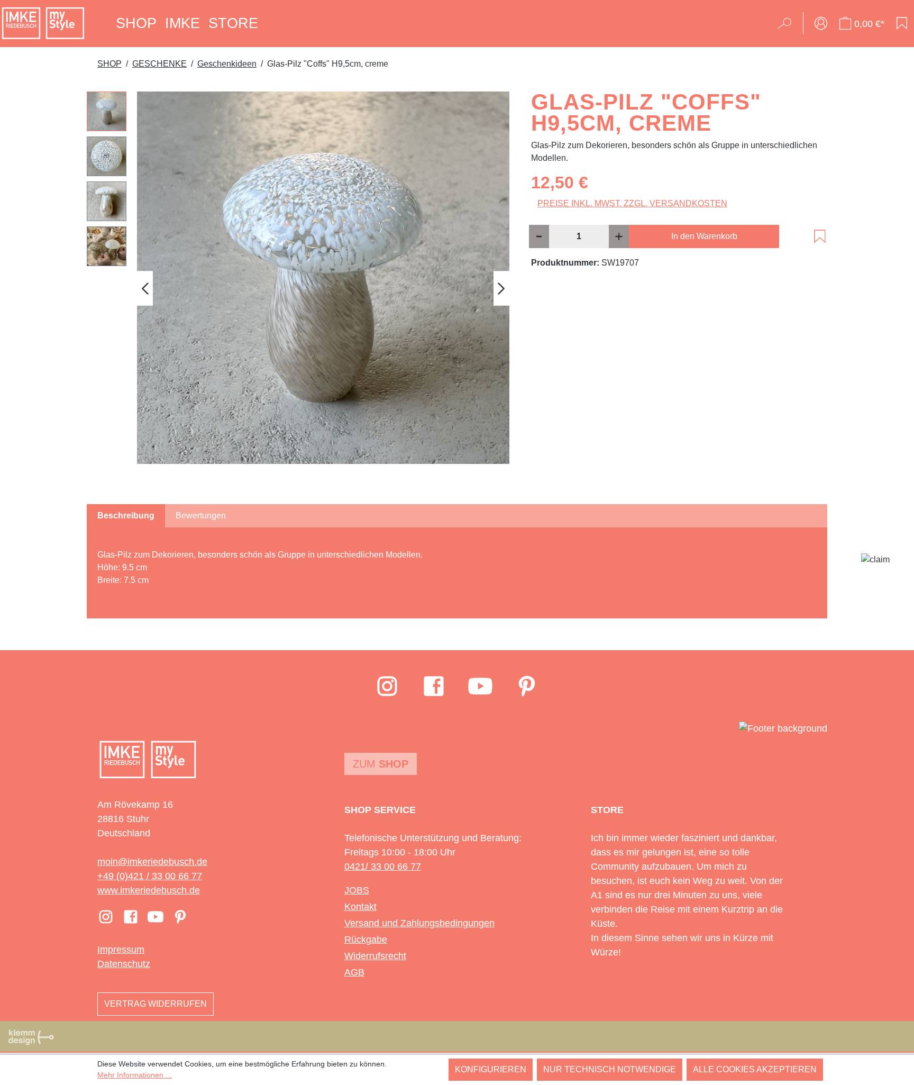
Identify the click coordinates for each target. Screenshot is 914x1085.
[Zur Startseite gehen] (43, 23)
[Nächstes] (501, 288)
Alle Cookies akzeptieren (755, 1069)
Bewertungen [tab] (201, 515)
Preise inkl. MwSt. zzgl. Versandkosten (632, 203)
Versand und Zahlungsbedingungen (419, 923)
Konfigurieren (490, 1069)
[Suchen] (787, 23)
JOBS (356, 890)
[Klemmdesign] (31, 1037)
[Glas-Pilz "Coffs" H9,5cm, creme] (323, 278)
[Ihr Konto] (821, 23)
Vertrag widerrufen (155, 1003)
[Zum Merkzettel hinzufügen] (819, 236)
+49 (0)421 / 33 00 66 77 (149, 876)
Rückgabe (365, 939)
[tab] (126, 515)
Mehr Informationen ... (134, 1075)
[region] (298, 288)
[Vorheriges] (145, 288)
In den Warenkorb (704, 236)
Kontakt (360, 906)
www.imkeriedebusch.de (148, 890)
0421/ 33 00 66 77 (382, 866)
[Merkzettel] (902, 23)
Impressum (120, 949)
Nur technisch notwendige (609, 1069)
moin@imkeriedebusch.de (152, 861)
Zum (380, 764)
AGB (354, 972)
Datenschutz (123, 964)
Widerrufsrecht (375, 956)
